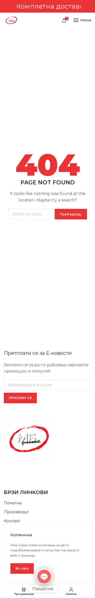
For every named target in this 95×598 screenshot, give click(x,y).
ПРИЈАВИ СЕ (20, 398)
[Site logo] (11, 20)
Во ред (22, 568)
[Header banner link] (47, 6)
